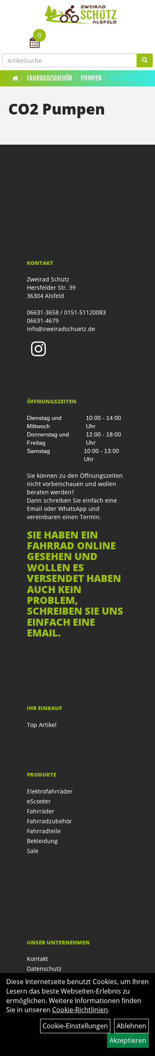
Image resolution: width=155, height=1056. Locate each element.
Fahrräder (41, 811)
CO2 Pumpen (126, 78)
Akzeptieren (128, 1040)
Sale (32, 851)
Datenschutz (44, 969)
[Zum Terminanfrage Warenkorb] (35, 43)
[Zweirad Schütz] (80, 14)
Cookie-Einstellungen (75, 1025)
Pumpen (91, 78)
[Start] (15, 78)
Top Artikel (42, 725)
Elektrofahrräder (50, 791)
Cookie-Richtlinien (80, 1009)
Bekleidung (42, 841)
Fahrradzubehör (49, 78)
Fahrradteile (44, 831)
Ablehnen (131, 1025)
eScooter (39, 801)
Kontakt (37, 959)
